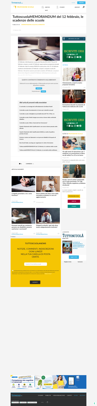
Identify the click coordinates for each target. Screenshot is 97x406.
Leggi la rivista (74, 257)
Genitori (74, 201)
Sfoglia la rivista (67, 261)
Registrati (82, 395)
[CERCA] (83, 7)
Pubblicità (48, 395)
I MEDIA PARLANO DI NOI (59, 395)
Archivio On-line (73, 38)
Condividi (34, 202)
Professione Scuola (74, 196)
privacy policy (48, 273)
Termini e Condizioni (32, 402)
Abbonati (81, 2)
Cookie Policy (23, 402)
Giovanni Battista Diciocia (17, 202)
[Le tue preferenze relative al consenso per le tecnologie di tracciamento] (94, 403)
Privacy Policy (15, 402)
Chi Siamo (40, 395)
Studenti (74, 206)
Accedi (73, 2)
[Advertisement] (74, 219)
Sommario (80, 261)
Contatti (69, 395)
